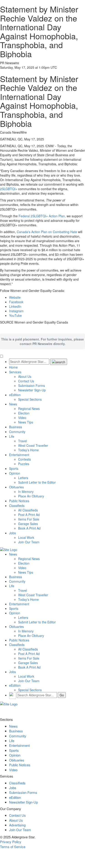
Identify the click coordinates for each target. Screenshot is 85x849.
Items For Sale (28, 519)
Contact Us (26, 381)
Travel (22, 441)
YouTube (15, 315)
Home (13, 367)
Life (11, 436)
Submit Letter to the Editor (37, 482)
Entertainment (19, 454)
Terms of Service (12, 846)
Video (22, 417)
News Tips (25, 422)
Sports (13, 468)
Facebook (16, 302)
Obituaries (16, 487)
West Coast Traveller (33, 445)
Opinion (14, 473)
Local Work (26, 537)
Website (15, 297)
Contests (24, 459)
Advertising (17, 825)
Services (15, 372)
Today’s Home (28, 450)
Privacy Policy (10, 841)
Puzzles (23, 463)
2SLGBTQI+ (8, 189)
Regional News (29, 408)
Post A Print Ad (29, 514)
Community (17, 431)
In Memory (26, 491)
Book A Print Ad (29, 528)
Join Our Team (28, 542)
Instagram (16, 311)
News (13, 404)
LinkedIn (15, 306)
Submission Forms (31, 385)
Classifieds (16, 505)
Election (23, 413)
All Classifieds (28, 510)
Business (15, 427)
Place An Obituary (31, 496)
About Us (24, 376)
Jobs (12, 533)
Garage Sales (28, 523)
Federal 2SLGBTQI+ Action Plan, (42, 216)
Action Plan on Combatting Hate (47, 231)
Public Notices (19, 501)
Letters (23, 477)
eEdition (15, 395)
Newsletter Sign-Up (32, 390)
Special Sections (30, 399)
